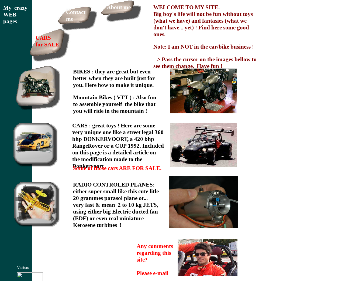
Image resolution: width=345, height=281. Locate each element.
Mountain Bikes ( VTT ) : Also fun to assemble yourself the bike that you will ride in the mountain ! (114, 104)
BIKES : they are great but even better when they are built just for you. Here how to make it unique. (114, 78)
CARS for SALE (47, 41)
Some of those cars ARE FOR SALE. (117, 168)
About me (119, 7)
